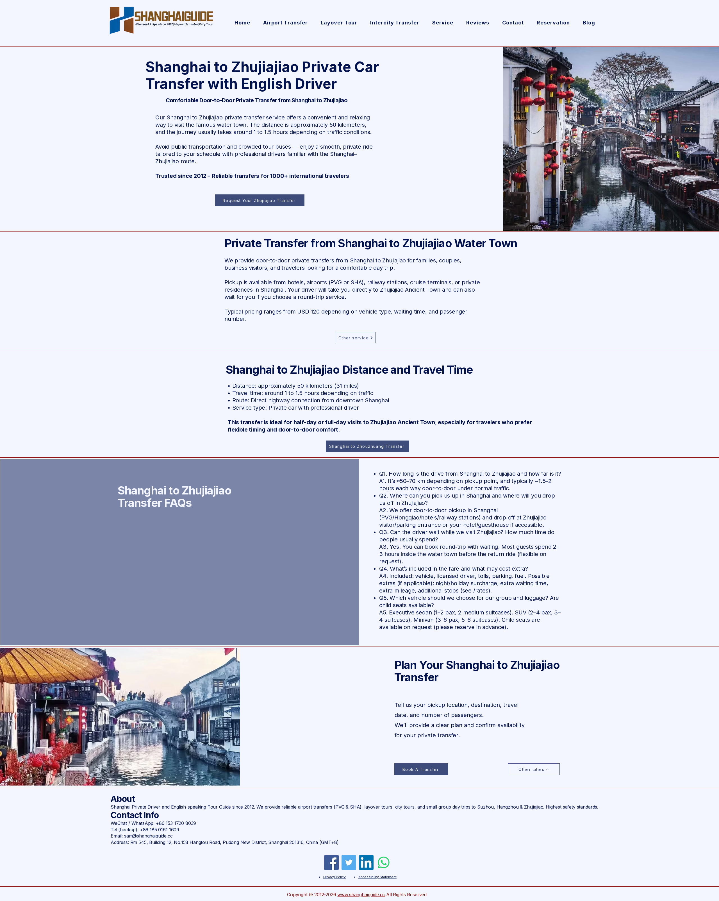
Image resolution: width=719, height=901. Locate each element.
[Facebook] (331, 862)
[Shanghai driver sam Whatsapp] (383, 862)
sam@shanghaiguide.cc (148, 836)
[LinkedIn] (366, 862)
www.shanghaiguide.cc (361, 894)
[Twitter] (349, 862)
